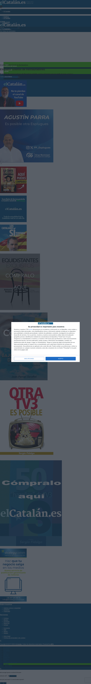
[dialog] (45, 342)
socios (30, 329)
